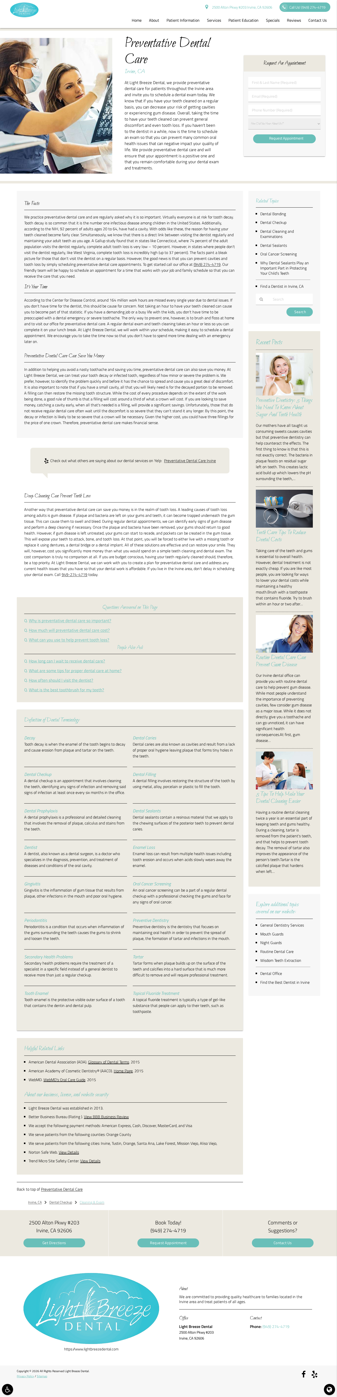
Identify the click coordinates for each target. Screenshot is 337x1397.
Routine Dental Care (277, 951)
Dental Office (271, 973)
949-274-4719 (74, 574)
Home (137, 20)
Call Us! (307, 7)
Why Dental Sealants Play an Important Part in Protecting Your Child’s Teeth (284, 268)
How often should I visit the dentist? (61, 680)
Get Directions (54, 1243)
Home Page (123, 1071)
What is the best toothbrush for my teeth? (66, 690)
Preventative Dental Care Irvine (190, 461)
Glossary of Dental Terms (108, 1062)
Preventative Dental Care (62, 1189)
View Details (69, 1152)
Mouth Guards (271, 934)
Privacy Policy (25, 1376)
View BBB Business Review (106, 1117)
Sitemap (42, 1376)
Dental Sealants (273, 245)
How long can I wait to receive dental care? (67, 661)
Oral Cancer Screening (278, 254)
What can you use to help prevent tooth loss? (69, 640)
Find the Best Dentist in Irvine (285, 982)
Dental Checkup (273, 222)
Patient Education (243, 20)
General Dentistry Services (282, 925)
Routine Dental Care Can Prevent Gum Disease (281, 661)
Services (214, 20)
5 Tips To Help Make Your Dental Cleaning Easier (280, 798)
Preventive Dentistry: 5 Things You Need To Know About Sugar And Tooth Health (284, 407)
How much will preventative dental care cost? (69, 630)
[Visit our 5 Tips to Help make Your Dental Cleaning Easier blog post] (284, 788)
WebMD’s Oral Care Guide (64, 1080)
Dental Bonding (273, 214)
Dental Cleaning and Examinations (277, 233)
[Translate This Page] (329, 1389)
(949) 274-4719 (207, 264)
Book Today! (168, 1226)
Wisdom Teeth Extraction (280, 960)
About (154, 20)
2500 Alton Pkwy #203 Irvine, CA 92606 (241, 7)
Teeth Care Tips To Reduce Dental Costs (281, 536)
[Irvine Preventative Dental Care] (56, 172)
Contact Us (317, 20)
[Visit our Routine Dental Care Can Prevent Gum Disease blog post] (284, 651)
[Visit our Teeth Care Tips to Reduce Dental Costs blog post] (284, 526)
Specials (273, 20)
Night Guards (271, 943)
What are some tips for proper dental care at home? (75, 670)
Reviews (294, 20)
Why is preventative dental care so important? (70, 620)
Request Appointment (168, 1243)
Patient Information (183, 20)
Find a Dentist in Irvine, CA (282, 286)
